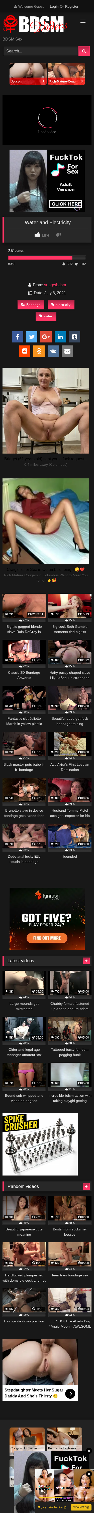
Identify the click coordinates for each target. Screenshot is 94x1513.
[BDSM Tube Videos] (39, 25)
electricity (63, 305)
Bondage (33, 305)
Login (54, 6)
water (48, 316)
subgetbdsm (55, 285)
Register (71, 6)
